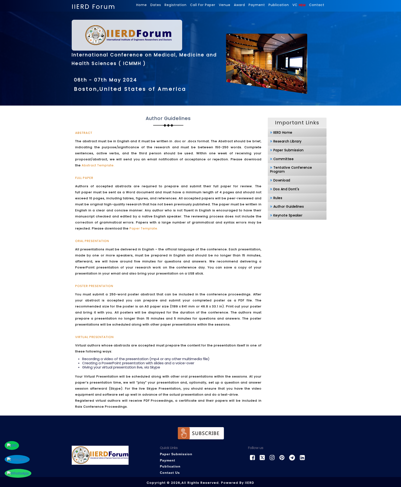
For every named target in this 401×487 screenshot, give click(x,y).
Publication (278, 5)
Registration (176, 5)
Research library (287, 141)
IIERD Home (282, 132)
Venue (224, 5)
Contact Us (170, 472)
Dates (155, 5)
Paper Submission (288, 150)
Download (281, 180)
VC (295, 5)
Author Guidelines (288, 206)
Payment (257, 5)
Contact (316, 5)
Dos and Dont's (286, 189)
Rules (277, 198)
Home (141, 5)
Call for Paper (202, 5)
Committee (283, 159)
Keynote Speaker (288, 215)
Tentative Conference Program (291, 169)
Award (239, 5)
